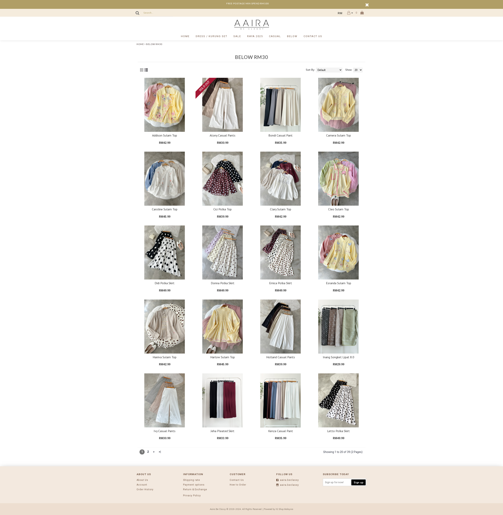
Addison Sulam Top (164, 135)
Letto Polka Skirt (338, 431)
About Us (142, 480)
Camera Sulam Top (338, 135)
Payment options (194, 485)
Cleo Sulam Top (338, 209)
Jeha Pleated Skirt (222, 431)
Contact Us (237, 480)
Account (142, 485)
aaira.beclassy (289, 480)
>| (160, 452)
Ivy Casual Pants (164, 431)
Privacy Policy (192, 495)
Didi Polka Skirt (164, 283)
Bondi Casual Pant (280, 135)
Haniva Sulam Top (164, 357)
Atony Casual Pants (222, 135)
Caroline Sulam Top (164, 209)
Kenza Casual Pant (280, 431)
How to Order (238, 485)
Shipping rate (191, 480)
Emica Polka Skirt (280, 283)
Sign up (358, 482)
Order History (145, 489)
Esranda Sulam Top (338, 283)
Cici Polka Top (222, 209)
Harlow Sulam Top (222, 357)
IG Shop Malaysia (284, 509)
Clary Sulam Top (280, 209)
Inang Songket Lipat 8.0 (338, 357)
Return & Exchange (195, 489)
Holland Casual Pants (280, 357)
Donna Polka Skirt (222, 283)
